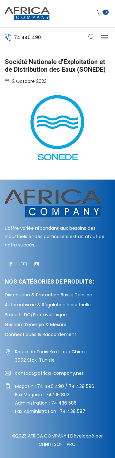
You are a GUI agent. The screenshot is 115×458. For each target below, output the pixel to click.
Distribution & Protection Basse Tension (48, 295)
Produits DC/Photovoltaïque (36, 314)
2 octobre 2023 (29, 81)
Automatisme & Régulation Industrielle (48, 304)
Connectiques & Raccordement (40, 334)
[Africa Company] (27, 13)
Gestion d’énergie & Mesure (35, 324)
